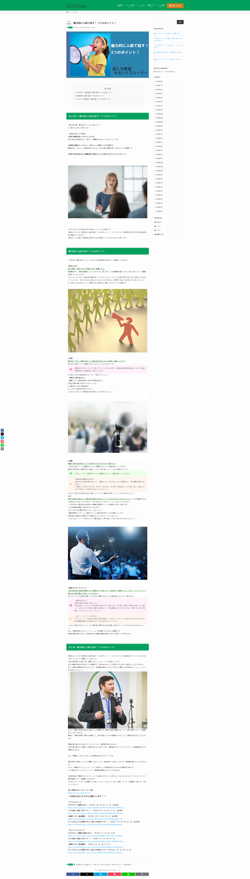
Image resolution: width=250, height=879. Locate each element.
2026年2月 (159, 106)
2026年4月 (159, 98)
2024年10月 (159, 171)
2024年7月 (159, 183)
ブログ (158, 230)
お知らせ (159, 222)
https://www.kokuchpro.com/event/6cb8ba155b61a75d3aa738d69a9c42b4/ (96, 841)
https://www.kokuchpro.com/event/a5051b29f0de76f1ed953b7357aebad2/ (95, 836)
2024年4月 (159, 195)
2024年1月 (159, 207)
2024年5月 (159, 191)
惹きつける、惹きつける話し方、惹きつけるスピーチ (108, 864)
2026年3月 (159, 102)
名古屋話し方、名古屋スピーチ (84, 864)
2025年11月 (159, 118)
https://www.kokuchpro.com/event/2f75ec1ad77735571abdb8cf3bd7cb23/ (95, 819)
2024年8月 (159, 179)
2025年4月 (159, 146)
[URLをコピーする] (142, 874)
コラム (70, 27)
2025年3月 (159, 150)
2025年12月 (159, 114)
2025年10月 (159, 122)
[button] (73, 874)
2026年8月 (159, 81)
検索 (180, 22)
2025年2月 (159, 154)
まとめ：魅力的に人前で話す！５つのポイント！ (94, 99)
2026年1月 (159, 110)
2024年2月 (159, 203)
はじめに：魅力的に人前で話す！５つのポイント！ (95, 92)
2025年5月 (159, 142)
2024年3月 (159, 199)
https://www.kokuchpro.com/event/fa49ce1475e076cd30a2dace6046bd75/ (95, 808)
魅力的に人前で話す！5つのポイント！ (91, 96)
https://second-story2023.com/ (79, 793)
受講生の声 (159, 234)
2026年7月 (159, 85)
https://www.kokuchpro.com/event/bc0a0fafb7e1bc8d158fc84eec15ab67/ (95, 852)
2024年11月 (159, 167)
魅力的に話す (127, 864)
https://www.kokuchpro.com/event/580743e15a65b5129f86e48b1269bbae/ (95, 813)
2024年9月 (159, 175)
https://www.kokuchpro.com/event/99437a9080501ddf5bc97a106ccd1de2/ (95, 847)
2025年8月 (159, 130)
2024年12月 (159, 163)
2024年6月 (159, 187)
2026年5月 (159, 93)
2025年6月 (159, 138)
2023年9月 (159, 211)
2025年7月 (159, 134)
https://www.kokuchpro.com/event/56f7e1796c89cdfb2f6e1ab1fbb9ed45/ (95, 824)
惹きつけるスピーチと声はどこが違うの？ (167, 33)
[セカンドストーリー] (76, 6)
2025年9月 (159, 126)
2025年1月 (159, 158)
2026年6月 (159, 89)
